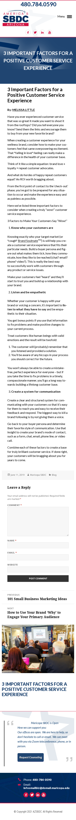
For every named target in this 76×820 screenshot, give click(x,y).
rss (49, 32)
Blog (54, 474)
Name (11, 540)
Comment (14, 505)
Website (12, 564)
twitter (35, 32)
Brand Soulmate (28, 240)
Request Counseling (30, 757)
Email (12, 552)
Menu (61, 16)
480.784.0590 (38, 4)
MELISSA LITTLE (23, 109)
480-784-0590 (42, 779)
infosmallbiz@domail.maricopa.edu (46, 788)
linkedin (42, 32)
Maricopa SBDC (38, 474)
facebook (28, 32)
